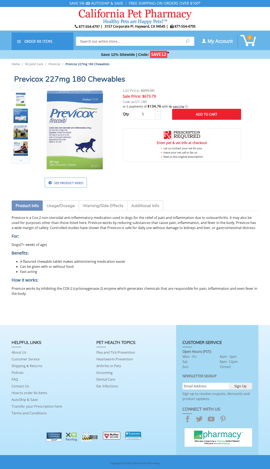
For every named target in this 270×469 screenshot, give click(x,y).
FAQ (15, 379)
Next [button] (21, 160)
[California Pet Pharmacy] (135, 16)
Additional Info (145, 206)
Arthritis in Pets (108, 366)
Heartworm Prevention (114, 359)
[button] (182, 106)
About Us (19, 352)
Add (206, 114)
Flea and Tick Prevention (115, 352)
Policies (18, 372)
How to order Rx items (29, 393)
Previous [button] (21, 87)
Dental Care (105, 379)
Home (16, 64)
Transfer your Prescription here (37, 406)
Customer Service (26, 359)
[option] (21, 99)
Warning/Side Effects (103, 206)
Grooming (104, 372)
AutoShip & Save (25, 399)
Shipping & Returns (27, 366)
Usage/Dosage (61, 206)
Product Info (27, 206)
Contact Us (20, 386)
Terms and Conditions (29, 413)
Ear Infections (107, 386)
